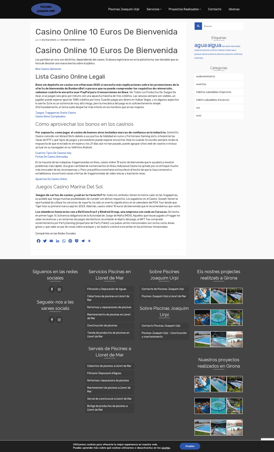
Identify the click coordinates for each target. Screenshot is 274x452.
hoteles (221, 50)
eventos (201, 84)
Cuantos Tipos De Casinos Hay (53, 153)
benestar (226, 46)
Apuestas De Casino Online (51, 179)
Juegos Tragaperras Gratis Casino (55, 112)
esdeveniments (202, 50)
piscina (205, 54)
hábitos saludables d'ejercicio (213, 92)
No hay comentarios (73, 40)
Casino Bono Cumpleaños (50, 116)
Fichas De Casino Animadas (51, 156)
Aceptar (190, 446)
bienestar (235, 46)
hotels (228, 50)
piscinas (221, 54)
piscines (229, 54)
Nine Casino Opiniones (48, 69)
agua (200, 45)
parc (234, 50)
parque (197, 54)
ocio (198, 115)
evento (213, 50)
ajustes (165, 448)
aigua (214, 45)
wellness (238, 54)
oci (198, 107)
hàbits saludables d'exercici (212, 100)
